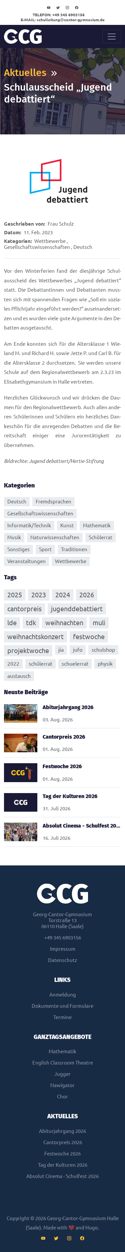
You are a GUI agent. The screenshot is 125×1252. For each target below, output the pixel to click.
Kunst (67, 525)
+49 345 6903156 (59, 15)
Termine (62, 1017)
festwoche (89, 636)
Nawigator (62, 1085)
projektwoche (28, 650)
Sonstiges (18, 549)
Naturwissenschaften (54, 537)
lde (12, 622)
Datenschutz (62, 960)
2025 (14, 595)
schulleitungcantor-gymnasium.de (63, 20)
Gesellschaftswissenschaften (37, 247)
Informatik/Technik (29, 525)
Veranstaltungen (26, 561)
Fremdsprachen (53, 501)
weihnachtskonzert (35, 636)
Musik (14, 537)
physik (105, 664)
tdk (31, 622)
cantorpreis (24, 609)
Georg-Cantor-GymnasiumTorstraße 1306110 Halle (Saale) (62, 920)
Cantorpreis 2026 (62, 1142)
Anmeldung (62, 994)
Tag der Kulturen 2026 (62, 1165)
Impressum (62, 949)
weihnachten (64, 622)
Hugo (91, 1227)
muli (99, 622)
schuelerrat (75, 664)
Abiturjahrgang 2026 (62, 1131)
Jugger (62, 1074)
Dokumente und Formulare (62, 1006)
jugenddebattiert (77, 609)
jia (61, 650)
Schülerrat (100, 537)
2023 (38, 595)
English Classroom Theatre (62, 1063)
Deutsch (82, 247)
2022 (13, 664)
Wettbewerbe (50, 241)
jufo (77, 650)
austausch (19, 676)
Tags (10, 577)
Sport (45, 549)
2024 (62, 595)
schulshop (103, 650)
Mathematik (97, 525)
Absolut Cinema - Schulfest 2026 (62, 1176)
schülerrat (40, 664)
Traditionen (74, 549)
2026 (86, 595)
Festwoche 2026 (62, 1153)
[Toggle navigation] (111, 36)
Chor (62, 1096)
